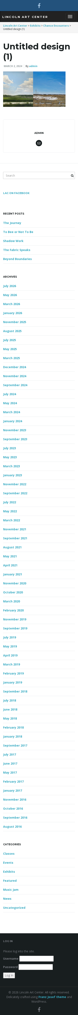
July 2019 (9, 637)
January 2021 (12, 574)
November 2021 (14, 529)
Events (8, 863)
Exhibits (9, 872)
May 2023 (10, 457)
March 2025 (11, 358)
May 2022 (10, 511)
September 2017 (15, 745)
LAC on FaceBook (16, 193)
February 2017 (13, 781)
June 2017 (10, 763)
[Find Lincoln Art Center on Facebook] (39, 5)
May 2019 (10, 646)
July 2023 (9, 448)
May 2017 (10, 772)
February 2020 (13, 610)
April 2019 (10, 655)
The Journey (12, 223)
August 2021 (12, 547)
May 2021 (10, 556)
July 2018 (9, 700)
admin (33, 66)
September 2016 (15, 818)
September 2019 (15, 628)
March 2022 (11, 520)
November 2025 (14, 322)
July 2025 (9, 340)
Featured (10, 881)
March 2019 (11, 664)
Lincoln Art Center (25, 17)
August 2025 (12, 331)
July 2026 (9, 286)
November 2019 (14, 619)
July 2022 (9, 502)
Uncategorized (14, 908)
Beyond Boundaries (17, 259)
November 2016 (14, 799)
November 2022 (14, 484)
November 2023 (14, 430)
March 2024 (11, 412)
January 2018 (12, 736)
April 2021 (10, 565)
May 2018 (10, 718)
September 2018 (15, 691)
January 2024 (12, 421)
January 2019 (12, 682)
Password (10, 967)
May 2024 (10, 403)
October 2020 (13, 592)
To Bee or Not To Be (18, 232)
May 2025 (10, 349)
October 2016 (13, 808)
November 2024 (14, 376)
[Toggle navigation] (70, 16)
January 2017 (12, 790)
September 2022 (15, 493)
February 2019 (13, 673)
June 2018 (10, 709)
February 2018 (13, 727)
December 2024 (14, 367)
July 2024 (9, 394)
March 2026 (11, 304)
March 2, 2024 (13, 66)
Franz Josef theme (52, 997)
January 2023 (12, 475)
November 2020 (14, 583)
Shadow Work (13, 241)
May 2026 (10, 295)
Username (11, 959)
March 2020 (11, 601)
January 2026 (12, 313)
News (7, 899)
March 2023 (11, 466)
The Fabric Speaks (16, 250)
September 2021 (15, 538)
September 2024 (15, 385)
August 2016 (12, 827)
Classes (9, 854)
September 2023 (15, 439)
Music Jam (11, 890)
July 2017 (9, 754)
